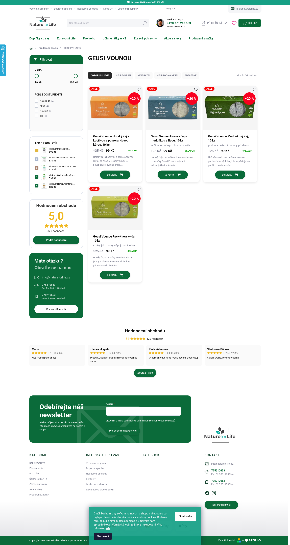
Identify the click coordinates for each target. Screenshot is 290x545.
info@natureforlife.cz (56, 277)
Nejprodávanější (167, 75)
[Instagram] (213, 492)
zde (108, 528)
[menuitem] (41, 38)
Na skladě (47, 101)
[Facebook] (207, 492)
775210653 (53, 286)
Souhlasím (185, 516)
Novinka (45, 111)
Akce (44, 106)
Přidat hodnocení (56, 240)
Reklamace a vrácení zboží (99, 489)
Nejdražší (144, 75)
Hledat (144, 23)
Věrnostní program (39, 8)
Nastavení (103, 536)
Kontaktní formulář (56, 309)
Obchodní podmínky (128, 8)
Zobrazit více (145, 372)
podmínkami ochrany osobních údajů (156, 420)
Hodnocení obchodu (87, 8)
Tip (43, 115)
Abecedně (191, 75)
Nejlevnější (123, 75)
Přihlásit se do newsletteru (123, 430)
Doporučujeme (100, 75)
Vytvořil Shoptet (226, 540)
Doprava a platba (63, 8)
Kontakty (108, 8)
